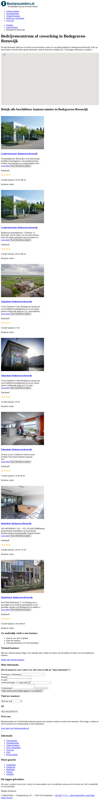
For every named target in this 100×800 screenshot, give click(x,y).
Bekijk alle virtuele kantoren (12, 660)
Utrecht (9, 772)
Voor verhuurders (13, 748)
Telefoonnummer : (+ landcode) (14, 682)
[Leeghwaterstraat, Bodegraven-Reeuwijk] (22, 148)
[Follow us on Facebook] (1, 730)
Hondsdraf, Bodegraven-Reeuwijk (16, 523)
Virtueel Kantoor (13, 16)
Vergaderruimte (12, 13)
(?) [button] (69, 670)
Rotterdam (10, 769)
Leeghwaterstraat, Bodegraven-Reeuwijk (19, 153)
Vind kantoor (11, 741)
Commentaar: (6, 688)
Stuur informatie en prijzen (20, 166)
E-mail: (4, 680)
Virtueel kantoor (13, 745)
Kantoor (9, 25)
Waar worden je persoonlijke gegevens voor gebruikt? (22, 691)
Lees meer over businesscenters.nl (15, 728)
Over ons (10, 21)
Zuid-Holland (11, 27)
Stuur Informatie (41, 688)
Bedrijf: (4, 677)
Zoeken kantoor (12, 11)
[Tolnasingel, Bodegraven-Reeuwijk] (22, 296)
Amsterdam (11, 765)
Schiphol (10, 774)
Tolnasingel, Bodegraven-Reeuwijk (16, 301)
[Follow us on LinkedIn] (2, 730)
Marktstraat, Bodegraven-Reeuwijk (17, 597)
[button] (40, 91)
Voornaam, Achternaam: (11, 674)
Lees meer (5, 166)
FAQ (8, 752)
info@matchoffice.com (79, 795)
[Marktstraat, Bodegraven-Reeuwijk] (22, 592)
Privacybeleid (11, 755)
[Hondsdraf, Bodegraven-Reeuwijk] (22, 518)
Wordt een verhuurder (15, 18)
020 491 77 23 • (62, 795)
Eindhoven (10, 767)
